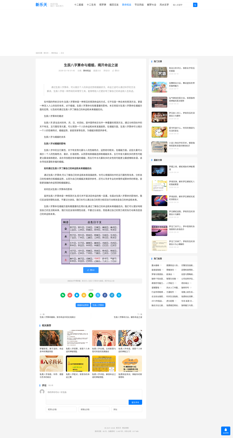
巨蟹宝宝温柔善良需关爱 (188, 265)
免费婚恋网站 (173, 305)
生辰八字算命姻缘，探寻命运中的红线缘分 (58, 317)
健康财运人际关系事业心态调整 (173, 265)
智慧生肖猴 (172, 278)
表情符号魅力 (158, 283)
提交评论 (135, 402)
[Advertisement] (116, 32)
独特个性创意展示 (158, 278)
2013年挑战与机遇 (158, 301)
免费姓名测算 (188, 296)
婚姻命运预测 (83, 305)
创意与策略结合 (188, 274)
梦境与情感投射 (158, 274)
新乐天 (41, 5)
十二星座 (78, 4)
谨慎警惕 (157, 287)
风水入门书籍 (173, 287)
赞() (115, 70)
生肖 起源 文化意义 (188, 301)
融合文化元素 (158, 305)
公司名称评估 (188, 278)
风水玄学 (164, 4)
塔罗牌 (102, 4)
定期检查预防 (188, 270)
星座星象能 (158, 270)
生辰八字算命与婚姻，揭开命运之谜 (91, 65)
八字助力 (171, 283)
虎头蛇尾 (171, 301)
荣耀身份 (171, 270)
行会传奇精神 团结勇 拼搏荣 (158, 292)
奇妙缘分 (186, 283)
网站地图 (125, 428)
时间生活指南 (173, 296)
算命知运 (126, 4)
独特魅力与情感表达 (188, 305)
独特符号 (186, 287)
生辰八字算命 (98, 305)
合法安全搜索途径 (158, 296)
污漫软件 (171, 292)
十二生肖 (91, 4)
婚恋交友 (114, 4)
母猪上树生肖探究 (188, 292)
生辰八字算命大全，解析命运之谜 (128, 317)
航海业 (170, 274)
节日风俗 (139, 4)
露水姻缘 (157, 265)
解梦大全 (151, 4)
